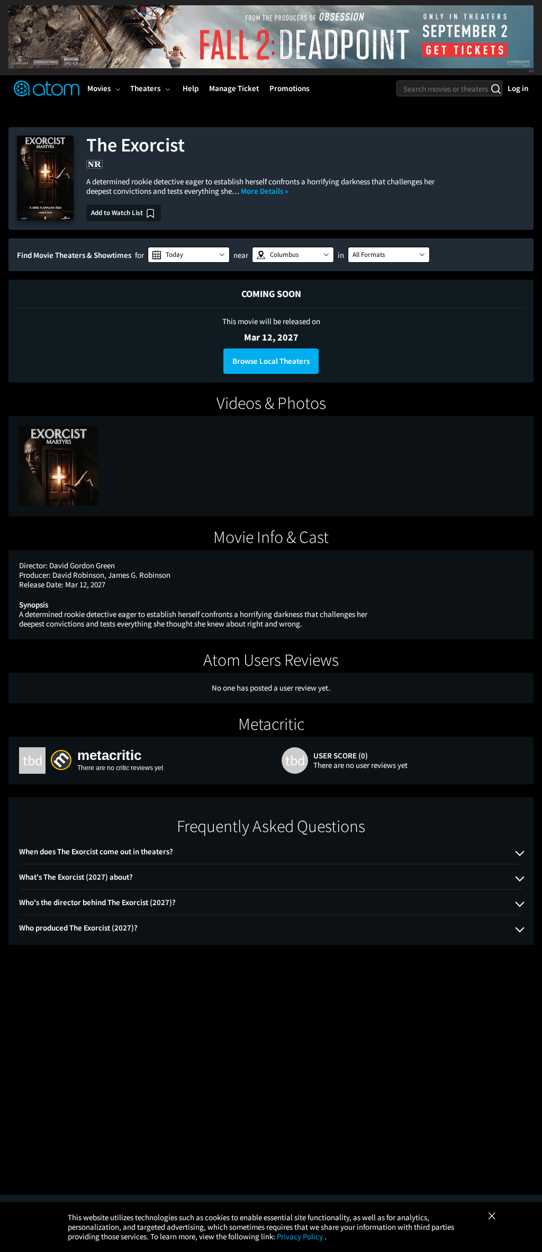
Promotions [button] (289, 88)
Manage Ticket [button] (234, 88)
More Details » (264, 191)
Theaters (145, 88)
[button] (189, 255)
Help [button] (190, 88)
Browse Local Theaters (271, 361)
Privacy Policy (300, 1236)
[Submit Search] (495, 88)
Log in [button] (518, 88)
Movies (99, 88)
